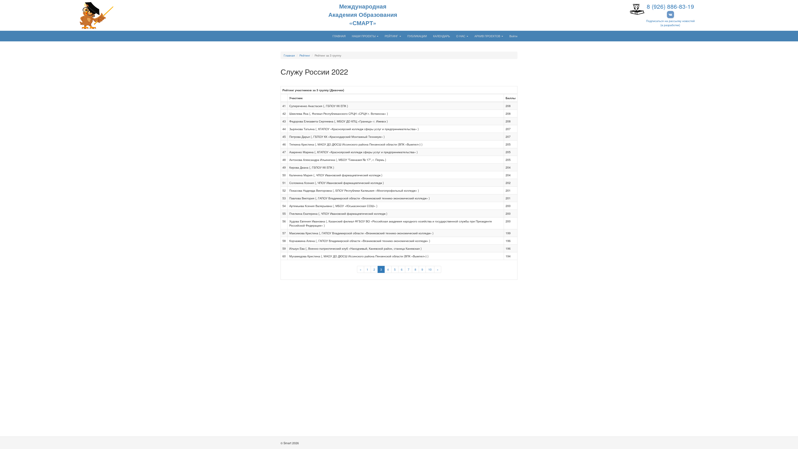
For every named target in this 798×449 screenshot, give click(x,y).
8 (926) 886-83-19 (670, 6)
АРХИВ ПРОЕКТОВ (487, 36)
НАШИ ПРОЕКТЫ (364, 36)
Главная (289, 55)
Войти (513, 36)
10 (430, 269)
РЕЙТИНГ (392, 36)
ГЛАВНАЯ (339, 36)
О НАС (461, 36)
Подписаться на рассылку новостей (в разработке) (670, 23)
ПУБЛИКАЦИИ (417, 36)
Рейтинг (304, 55)
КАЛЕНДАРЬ (441, 36)
